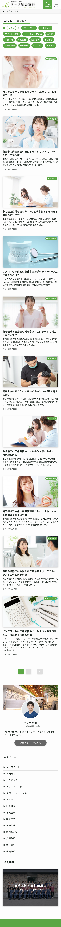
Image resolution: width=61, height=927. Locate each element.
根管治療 (49, 39)
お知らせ (10, 773)
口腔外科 (9, 39)
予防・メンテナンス (33, 33)
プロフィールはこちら (30, 742)
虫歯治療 (51, 45)
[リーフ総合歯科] (18, 4)
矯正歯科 (37, 45)
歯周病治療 (10, 45)
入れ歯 (50, 33)
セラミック (45, 28)
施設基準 (35, 39)
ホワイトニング (12, 33)
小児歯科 (22, 39)
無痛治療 (24, 45)
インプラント (29, 28)
